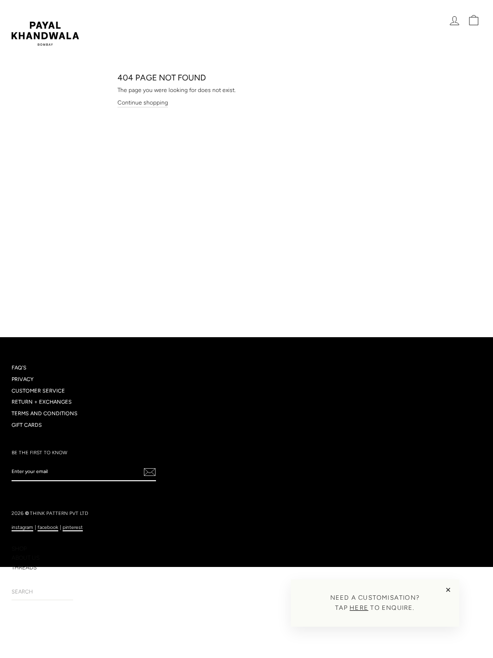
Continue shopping (142, 102)
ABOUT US (25, 557)
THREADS (24, 567)
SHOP (19, 548)
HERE (359, 607)
